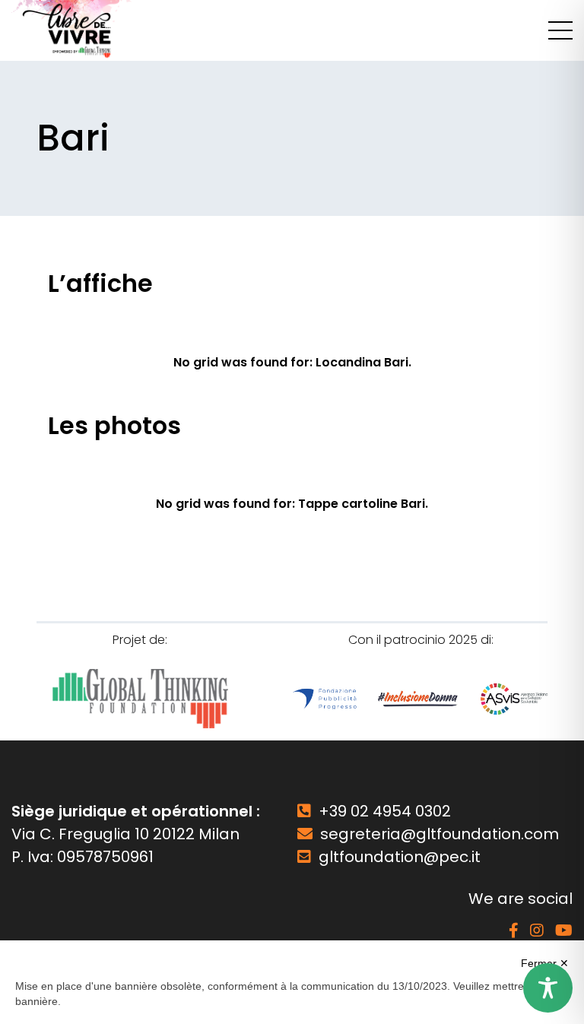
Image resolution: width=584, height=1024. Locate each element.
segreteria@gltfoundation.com (439, 834)
